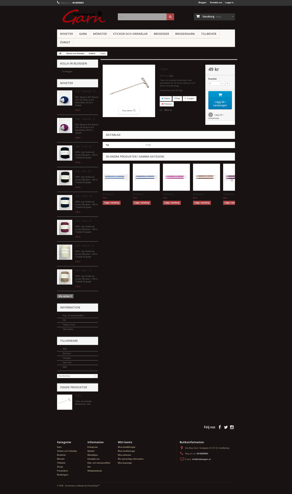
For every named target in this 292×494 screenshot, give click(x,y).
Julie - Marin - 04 (83, 196)
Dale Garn (66, 362)
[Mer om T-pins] (64, 402)
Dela (178, 98)
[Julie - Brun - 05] (64, 177)
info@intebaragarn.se (201, 459)
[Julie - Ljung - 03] (64, 227)
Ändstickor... (109, 194)
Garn (83, 34)
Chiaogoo (66, 358)
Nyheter (66, 34)
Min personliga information (131, 459)
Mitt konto (125, 442)
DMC (64, 367)
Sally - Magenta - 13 (85, 119)
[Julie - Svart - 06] (64, 153)
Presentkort (62, 471)
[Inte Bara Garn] (85, 17)
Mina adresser (124, 455)
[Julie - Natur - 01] (64, 277)
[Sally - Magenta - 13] (64, 125)
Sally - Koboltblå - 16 (85, 91)
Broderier (161, 34)
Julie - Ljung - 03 (83, 220)
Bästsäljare (92, 455)
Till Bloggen (67, 71)
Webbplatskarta (94, 471)
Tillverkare (69, 341)
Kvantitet (212, 79)
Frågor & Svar (68, 325)
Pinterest (167, 104)
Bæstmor (66, 353)
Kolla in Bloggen (73, 63)
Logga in (229, 2)
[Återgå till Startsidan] (60, 54)
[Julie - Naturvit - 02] (64, 252)
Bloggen (202, 2)
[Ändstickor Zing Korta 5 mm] (176, 177)
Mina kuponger (125, 463)
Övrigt (65, 42)
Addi (64, 349)
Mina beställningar (126, 447)
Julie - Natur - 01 (83, 270)
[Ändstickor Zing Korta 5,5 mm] (206, 177)
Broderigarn (185, 34)
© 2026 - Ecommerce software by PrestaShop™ (78, 486)
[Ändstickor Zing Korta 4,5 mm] (146, 177)
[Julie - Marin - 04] (64, 202)
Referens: (164, 76)
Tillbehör (208, 34)
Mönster (100, 34)
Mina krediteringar (126, 451)
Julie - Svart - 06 (83, 146)
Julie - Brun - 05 (83, 171)
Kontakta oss (216, 2)
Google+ (190, 98)
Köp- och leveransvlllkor (73, 315)
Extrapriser (92, 447)
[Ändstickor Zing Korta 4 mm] (116, 177)
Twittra (166, 98)
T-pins (78, 395)
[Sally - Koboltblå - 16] (64, 98)
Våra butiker (67, 329)
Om (64, 320)
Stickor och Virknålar (130, 34)
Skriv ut (168, 110)
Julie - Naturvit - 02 (84, 245)
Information (70, 307)
